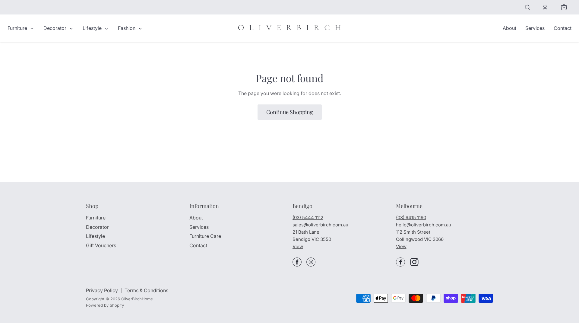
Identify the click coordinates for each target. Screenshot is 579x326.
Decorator (55, 28)
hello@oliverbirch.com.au (423, 225)
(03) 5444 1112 (308, 217)
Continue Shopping (289, 112)
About (509, 28)
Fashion (127, 28)
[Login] (545, 7)
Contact (562, 28)
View (298, 246)
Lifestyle (93, 28)
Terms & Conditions (146, 290)
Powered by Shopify (105, 305)
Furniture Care (205, 236)
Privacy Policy (102, 290)
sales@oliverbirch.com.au (320, 225)
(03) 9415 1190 (411, 217)
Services (535, 28)
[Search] (527, 7)
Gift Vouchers (101, 245)
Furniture (18, 28)
